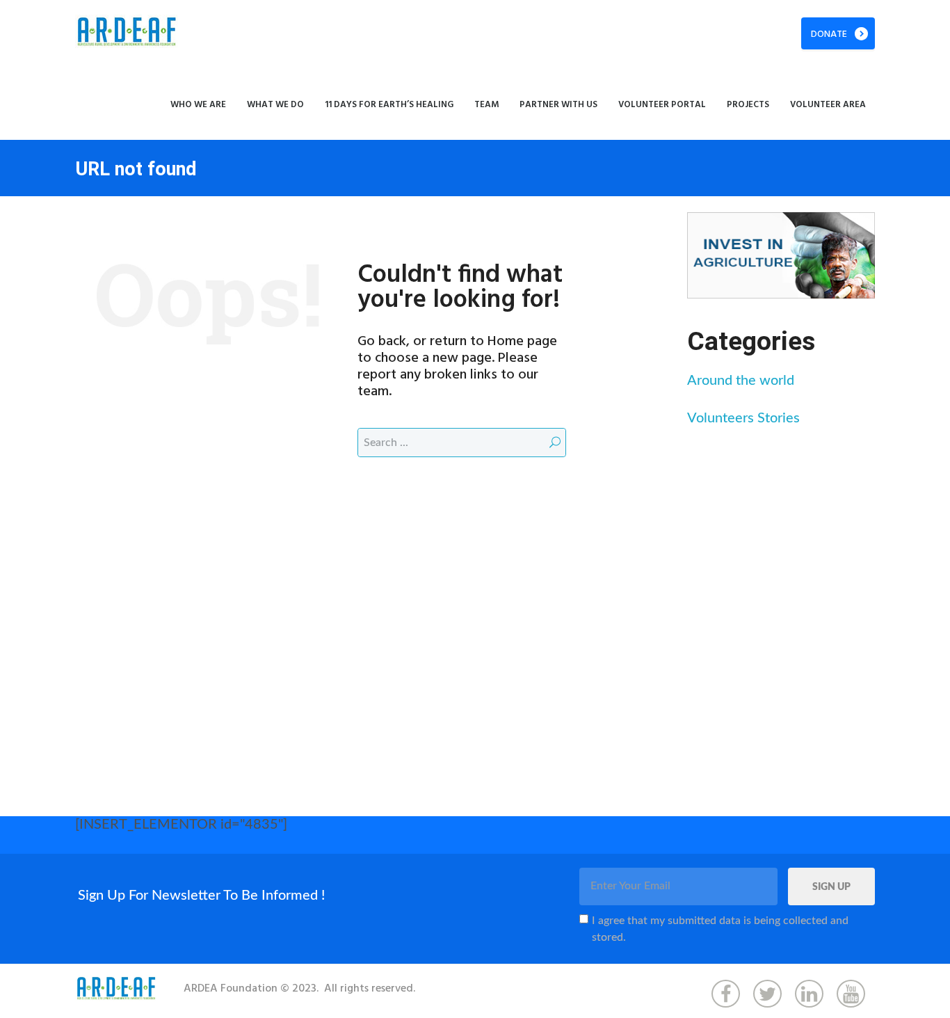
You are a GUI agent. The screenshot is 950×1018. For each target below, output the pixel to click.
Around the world (740, 381)
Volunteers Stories (743, 418)
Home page (522, 342)
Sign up (831, 887)
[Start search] (555, 442)
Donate (829, 34)
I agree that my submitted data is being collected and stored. (720, 929)
